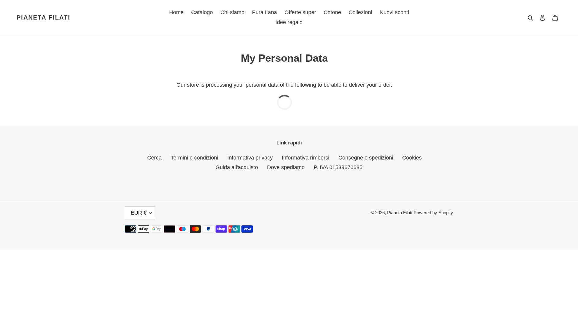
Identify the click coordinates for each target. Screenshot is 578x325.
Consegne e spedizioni (365, 158)
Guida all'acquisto (237, 167)
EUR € (139, 213)
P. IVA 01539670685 (338, 167)
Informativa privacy (250, 158)
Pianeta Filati (43, 17)
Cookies (412, 158)
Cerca (154, 158)
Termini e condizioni (194, 158)
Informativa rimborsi (305, 158)
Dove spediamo (286, 167)
